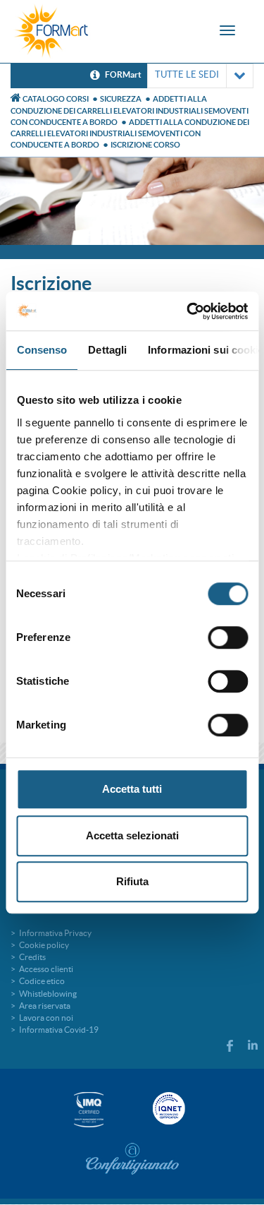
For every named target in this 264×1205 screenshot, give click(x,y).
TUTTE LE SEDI (187, 74)
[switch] (228, 637)
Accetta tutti (132, 789)
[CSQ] (88, 1109)
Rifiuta (132, 881)
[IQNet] (167, 1108)
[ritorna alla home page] (51, 31)
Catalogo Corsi (56, 99)
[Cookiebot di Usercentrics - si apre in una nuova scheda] (188, 311)
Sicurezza (121, 99)
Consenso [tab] (41, 350)
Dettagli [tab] (107, 350)
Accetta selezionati (132, 835)
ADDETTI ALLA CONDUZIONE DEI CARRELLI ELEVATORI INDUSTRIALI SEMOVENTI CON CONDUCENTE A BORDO (130, 110)
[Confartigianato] (132, 1158)
